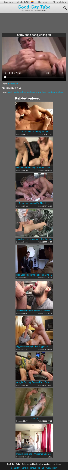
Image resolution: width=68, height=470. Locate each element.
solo (35, 92)
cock (10, 92)
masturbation (19, 92)
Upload (40, 468)
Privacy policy (50, 468)
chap (60, 92)
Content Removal (29, 468)
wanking (42, 92)
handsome (52, 92)
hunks (30, 92)
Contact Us (16, 468)
